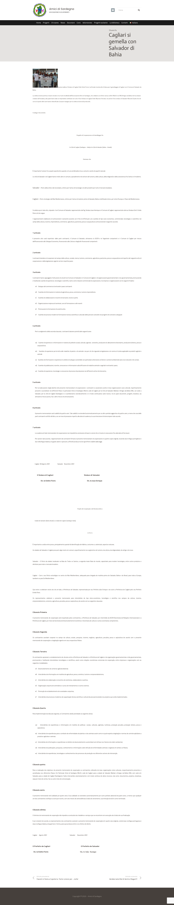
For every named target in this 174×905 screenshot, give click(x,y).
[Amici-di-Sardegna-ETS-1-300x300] (40, 10)
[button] (139, 22)
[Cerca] (138, 10)
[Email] (113, 10)
